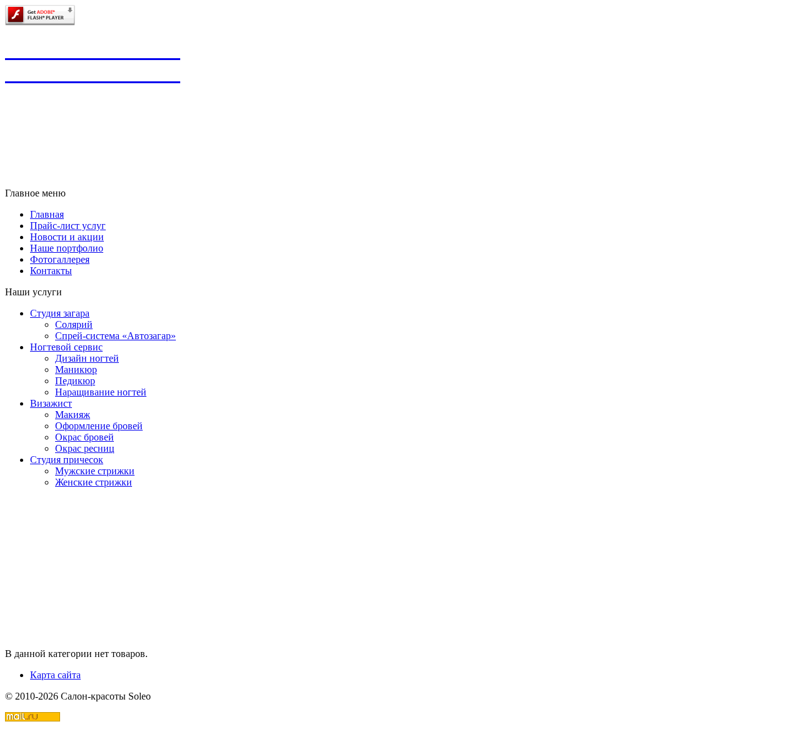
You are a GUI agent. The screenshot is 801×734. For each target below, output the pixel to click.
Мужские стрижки (95, 471)
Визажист (51, 403)
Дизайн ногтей (87, 358)
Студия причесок (66, 459)
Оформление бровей (99, 426)
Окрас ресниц (85, 448)
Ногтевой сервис (66, 347)
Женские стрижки (93, 482)
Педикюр (75, 380)
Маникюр (76, 369)
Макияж (72, 414)
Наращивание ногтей (100, 392)
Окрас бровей (84, 437)
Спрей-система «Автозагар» (115, 335)
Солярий (74, 324)
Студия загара (59, 313)
